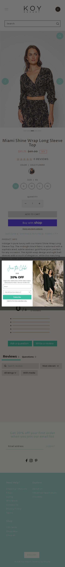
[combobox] (16, 292)
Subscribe (17, 297)
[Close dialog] (61, 262)
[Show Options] (29, 292)
